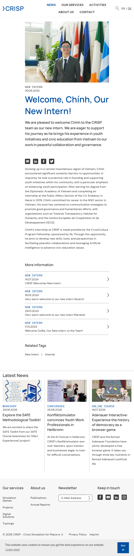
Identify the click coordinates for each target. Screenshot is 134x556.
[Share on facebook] (43, 161)
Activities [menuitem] (97, 5)
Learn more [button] (13, 549)
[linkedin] (116, 497)
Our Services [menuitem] (72, 5)
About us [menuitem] (66, 12)
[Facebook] (100, 497)
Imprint (94, 534)
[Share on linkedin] (35, 161)
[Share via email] (27, 161)
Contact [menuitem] (87, 12)
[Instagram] (124, 497)
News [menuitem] (51, 5)
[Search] (117, 8)
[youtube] (108, 497)
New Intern (32, 354)
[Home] (13, 8)
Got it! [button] (123, 547)
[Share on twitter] (51, 161)
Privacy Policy (78, 534)
